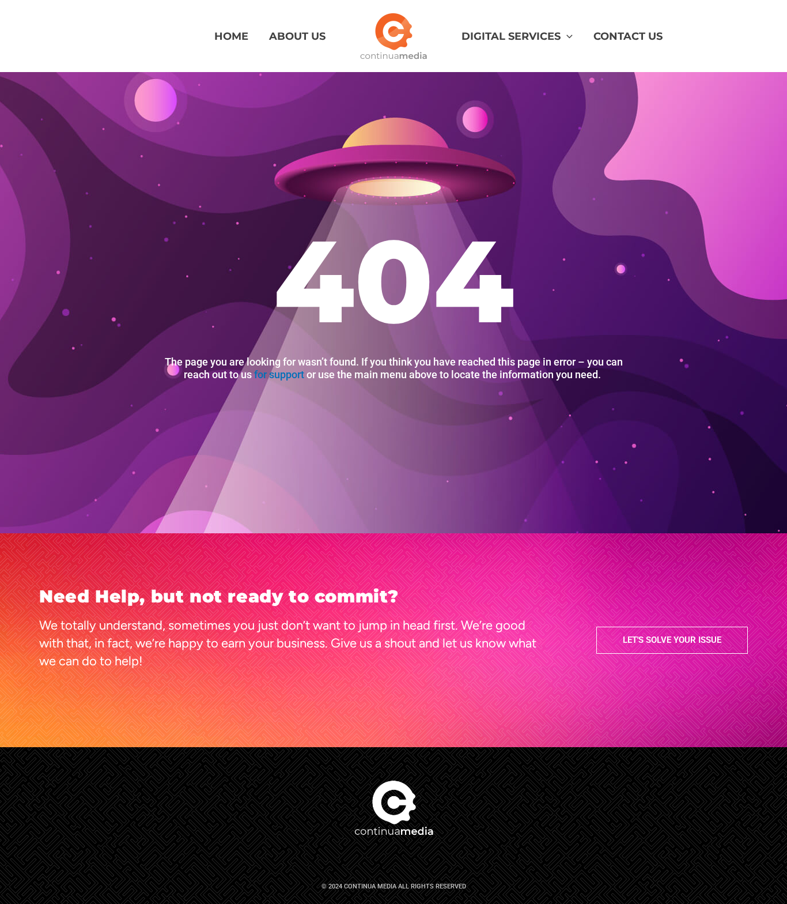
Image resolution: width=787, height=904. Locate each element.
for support (279, 374)
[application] (567, 36)
